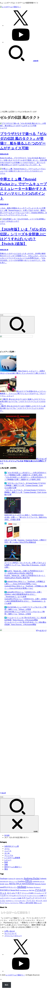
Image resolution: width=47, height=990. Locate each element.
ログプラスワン (14, 903)
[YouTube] (20, 42)
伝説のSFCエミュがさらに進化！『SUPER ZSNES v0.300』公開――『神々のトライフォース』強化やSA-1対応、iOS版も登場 (25, 517)
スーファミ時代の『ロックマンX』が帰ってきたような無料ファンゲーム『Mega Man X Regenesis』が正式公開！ (25, 565)
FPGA (28, 881)
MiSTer (7, 884)
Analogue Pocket (32, 878)
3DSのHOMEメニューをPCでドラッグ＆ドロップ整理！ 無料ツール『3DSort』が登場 (24, 613)
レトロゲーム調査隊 (12, 858)
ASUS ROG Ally (4, 881)
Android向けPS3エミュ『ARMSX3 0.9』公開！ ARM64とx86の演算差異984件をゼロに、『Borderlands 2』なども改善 (25, 601)
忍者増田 (30, 903)
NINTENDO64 (28, 884)
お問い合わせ (9, 931)
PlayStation (30, 887)
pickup (21, 886)
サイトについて (10, 933)
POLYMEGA (5, 890)
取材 (6, 862)
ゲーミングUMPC (28, 893)
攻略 (6, 865)
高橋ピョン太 (38, 903)
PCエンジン (12, 887)
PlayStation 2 (37, 887)
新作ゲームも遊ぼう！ (13, 867)
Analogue (4, 878)
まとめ (7, 853)
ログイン (7, 903)
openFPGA (4, 887)
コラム (7, 849)
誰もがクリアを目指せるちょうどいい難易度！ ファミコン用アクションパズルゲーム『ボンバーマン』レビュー (23, 393)
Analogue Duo (19, 878)
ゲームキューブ (39, 893)
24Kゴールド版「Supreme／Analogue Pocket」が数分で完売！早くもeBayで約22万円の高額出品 (25, 541)
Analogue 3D (11, 878)
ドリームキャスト (20, 900)
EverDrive (21, 881)
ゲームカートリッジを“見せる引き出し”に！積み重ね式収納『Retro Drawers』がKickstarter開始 (25, 623)
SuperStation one (24, 890)
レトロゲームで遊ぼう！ (15, 975)
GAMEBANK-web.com (38, 881)
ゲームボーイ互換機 (15, 898)
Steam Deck (14, 890)
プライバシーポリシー (13, 936)
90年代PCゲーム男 (11, 846)
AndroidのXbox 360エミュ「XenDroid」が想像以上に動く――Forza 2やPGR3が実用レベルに (25, 587)
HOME (7, 835)
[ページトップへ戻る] (1, 979)
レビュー (7, 860)
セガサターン (10, 900)
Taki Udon (31, 890)
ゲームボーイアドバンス (17, 895)
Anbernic (43, 878)
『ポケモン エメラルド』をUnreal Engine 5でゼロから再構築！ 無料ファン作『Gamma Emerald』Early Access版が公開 (25, 492)
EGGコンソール (13, 881)
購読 (6, 985)
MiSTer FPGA (15, 884)
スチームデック (28, 898)
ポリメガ (39, 900)
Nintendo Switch (40, 884)
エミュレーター (14, 893)
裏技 (6, 869)
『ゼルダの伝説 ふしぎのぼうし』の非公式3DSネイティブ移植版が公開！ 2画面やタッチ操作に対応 (25, 478)
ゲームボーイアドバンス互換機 (34, 895)
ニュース (7, 851)
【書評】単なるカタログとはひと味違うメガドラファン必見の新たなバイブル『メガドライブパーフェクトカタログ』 (22, 408)
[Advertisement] (23, 86)
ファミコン (30, 901)
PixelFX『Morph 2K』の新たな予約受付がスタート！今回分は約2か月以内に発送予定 (24, 577)
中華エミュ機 (23, 903)
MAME (2, 884)
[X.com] (20, 25)
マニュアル (8, 855)
